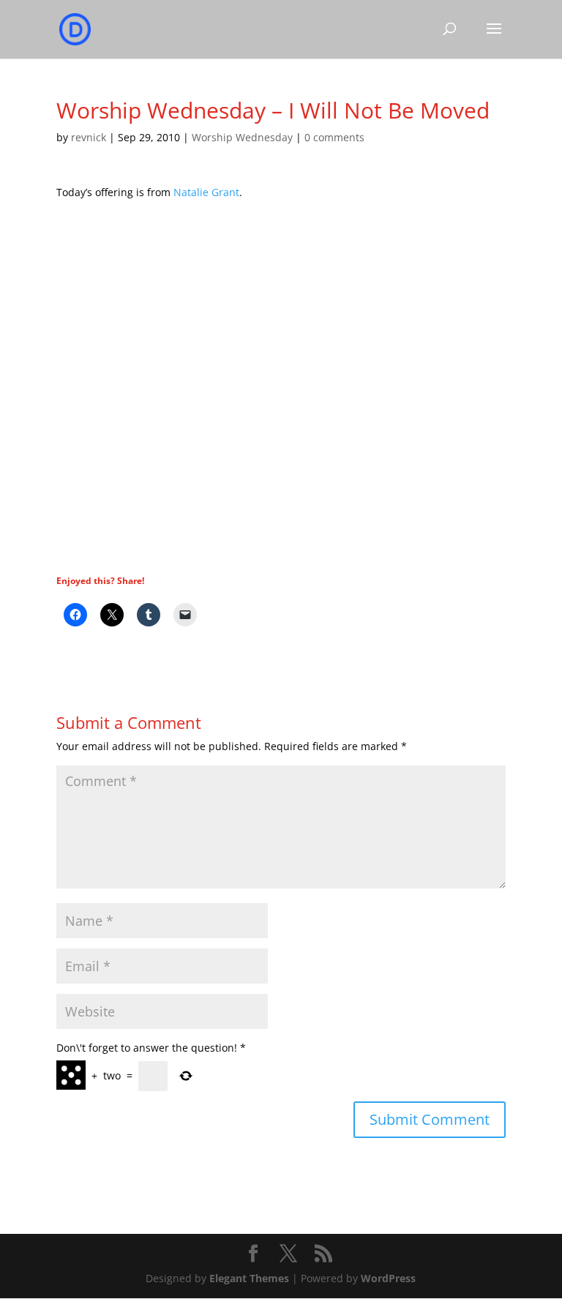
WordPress (388, 1278)
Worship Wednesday (242, 137)
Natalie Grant (206, 192)
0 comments (334, 137)
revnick (88, 137)
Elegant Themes (249, 1278)
